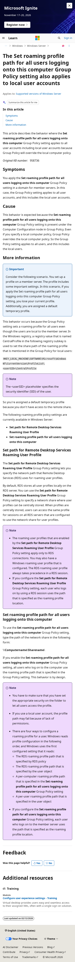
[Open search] (59, 38)
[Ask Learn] (63, 46)
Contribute (9, 952)
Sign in (68, 38)
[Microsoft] (37, 38)
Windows (17, 45)
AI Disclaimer (10, 947)
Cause (9, 120)
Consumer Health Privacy (49, 952)
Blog (49, 947)
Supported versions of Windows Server (38, 93)
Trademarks (29, 957)
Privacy (24, 952)
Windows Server (36, 45)
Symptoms (12, 115)
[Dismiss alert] (69, 5)
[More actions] (69, 46)
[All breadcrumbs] (6, 46)
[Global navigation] (3, 38)
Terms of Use (10, 957)
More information (16, 124)
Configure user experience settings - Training (30, 898)
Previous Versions (32, 947)
